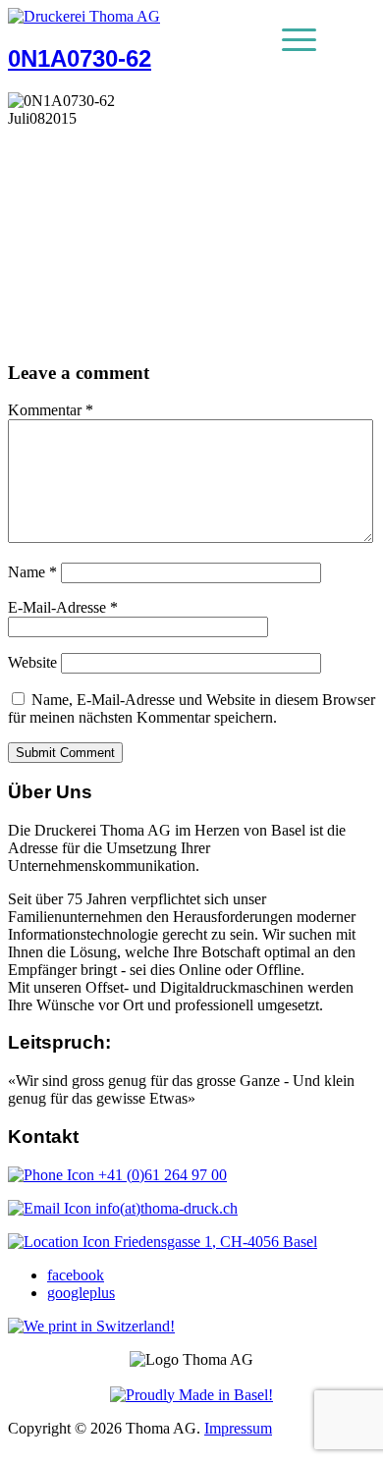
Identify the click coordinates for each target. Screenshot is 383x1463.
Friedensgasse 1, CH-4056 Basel (213, 1241)
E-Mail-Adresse (63, 607)
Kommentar (50, 410)
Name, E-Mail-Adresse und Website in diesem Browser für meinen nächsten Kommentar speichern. (191, 708)
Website (32, 662)
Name (32, 572)
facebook (75, 1275)
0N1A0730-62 (79, 58)
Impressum (238, 1428)
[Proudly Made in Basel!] (191, 1394)
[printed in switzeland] (91, 1326)
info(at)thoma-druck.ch (164, 1208)
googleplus (81, 1292)
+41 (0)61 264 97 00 (160, 1174)
